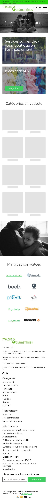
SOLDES (6, 405)
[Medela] (32, 320)
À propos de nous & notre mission (18, 430)
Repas (5, 402)
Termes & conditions (12, 433)
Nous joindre (8, 469)
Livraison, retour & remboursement (19, 447)
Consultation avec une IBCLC (16, 460)
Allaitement (8, 382)
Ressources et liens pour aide (16, 450)
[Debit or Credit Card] (25, 497)
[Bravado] (34, 287)
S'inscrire (6, 414)
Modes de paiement (12, 443)
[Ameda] (34, 275)
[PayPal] (21, 497)
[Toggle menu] (44, 8)
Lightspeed (27, 494)
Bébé (5, 395)
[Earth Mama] (34, 298)
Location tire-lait (10, 457)
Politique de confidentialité (15, 440)
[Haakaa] (32, 309)
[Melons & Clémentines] (17, 8)
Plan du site (8, 453)
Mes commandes (10, 418)
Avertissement (9, 437)
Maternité (7, 389)
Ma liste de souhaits (12, 421)
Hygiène (6, 399)
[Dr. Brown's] (14, 298)
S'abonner (37, 479)
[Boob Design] (14, 287)
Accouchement (10, 392)
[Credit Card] (17, 497)
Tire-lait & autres (10, 385)
